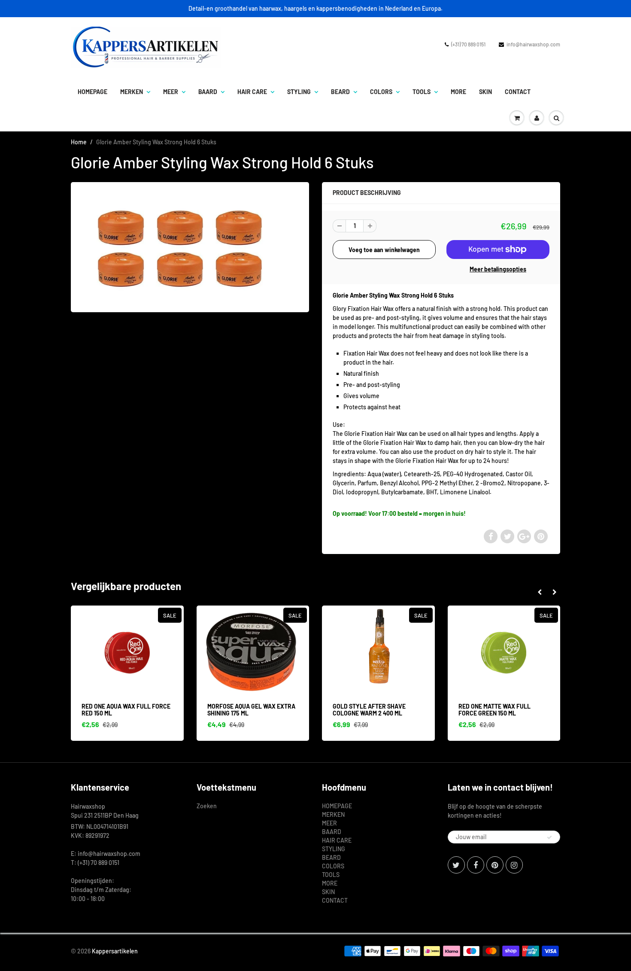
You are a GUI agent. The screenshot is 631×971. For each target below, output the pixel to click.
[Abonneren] (549, 837)
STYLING (299, 91)
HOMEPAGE (92, 91)
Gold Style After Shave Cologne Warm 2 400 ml (369, 710)
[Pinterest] (495, 865)
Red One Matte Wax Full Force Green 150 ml (494, 710)
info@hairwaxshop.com (533, 44)
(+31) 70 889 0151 (468, 44)
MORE (458, 91)
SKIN (485, 91)
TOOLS (422, 91)
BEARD (340, 91)
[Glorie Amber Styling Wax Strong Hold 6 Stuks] (190, 246)
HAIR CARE (252, 91)
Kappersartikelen (115, 951)
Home (79, 142)
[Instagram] (514, 865)
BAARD (207, 91)
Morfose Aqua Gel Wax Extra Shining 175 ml (251, 710)
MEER (170, 91)
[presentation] (539, 592)
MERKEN (131, 91)
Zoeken (207, 806)
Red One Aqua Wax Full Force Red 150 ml (126, 710)
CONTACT (518, 91)
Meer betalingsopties (498, 269)
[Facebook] (475, 865)
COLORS (381, 91)
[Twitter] (456, 865)
